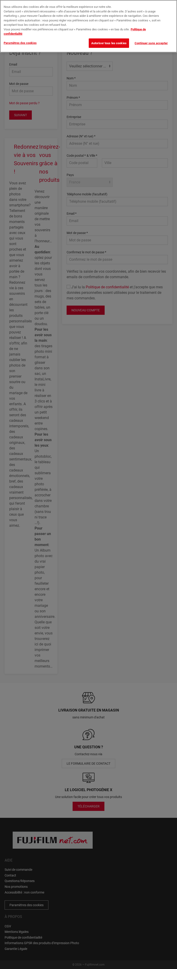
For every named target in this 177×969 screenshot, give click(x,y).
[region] (88, 26)
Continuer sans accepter (151, 43)
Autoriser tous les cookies (109, 43)
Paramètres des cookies (20, 43)
